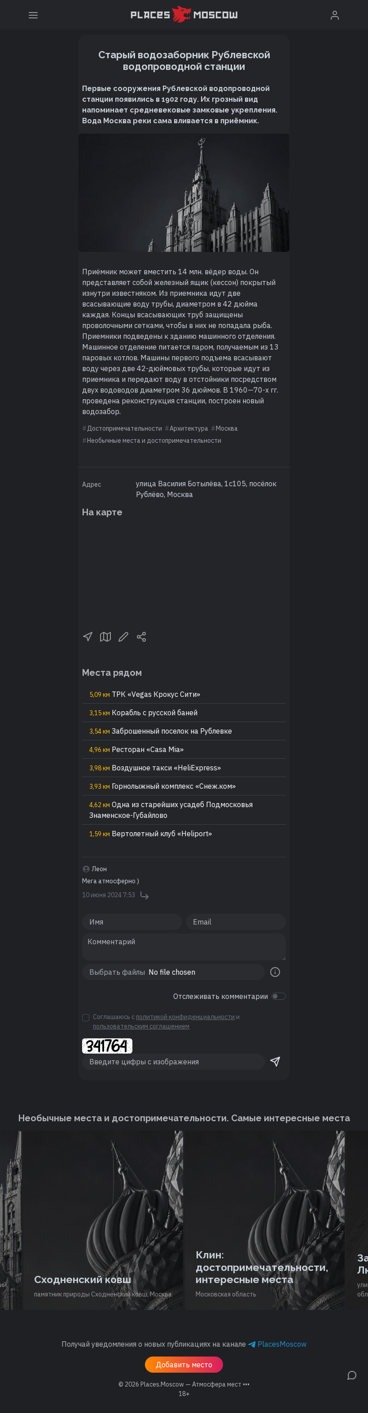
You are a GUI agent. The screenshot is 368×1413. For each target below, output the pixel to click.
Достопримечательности (124, 428)
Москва (227, 428)
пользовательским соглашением (141, 1026)
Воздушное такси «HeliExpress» (155, 767)
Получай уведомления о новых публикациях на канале (184, 1344)
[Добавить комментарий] (351, 1374)
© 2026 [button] (184, 1384)
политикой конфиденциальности (185, 1017)
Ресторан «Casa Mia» (136, 749)
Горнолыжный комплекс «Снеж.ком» (162, 786)
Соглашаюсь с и (166, 1021)
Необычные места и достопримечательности (154, 440)
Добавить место (184, 1364)
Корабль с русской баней (143, 712)
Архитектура (189, 428)
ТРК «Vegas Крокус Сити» (144, 694)
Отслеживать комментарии (220, 996)
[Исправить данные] (123, 635)
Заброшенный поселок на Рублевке (160, 730)
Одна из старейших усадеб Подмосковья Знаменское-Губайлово (171, 810)
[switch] (279, 996)
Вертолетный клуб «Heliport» (150, 833)
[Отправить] (275, 1062)
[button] (87, 635)
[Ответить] (144, 895)
